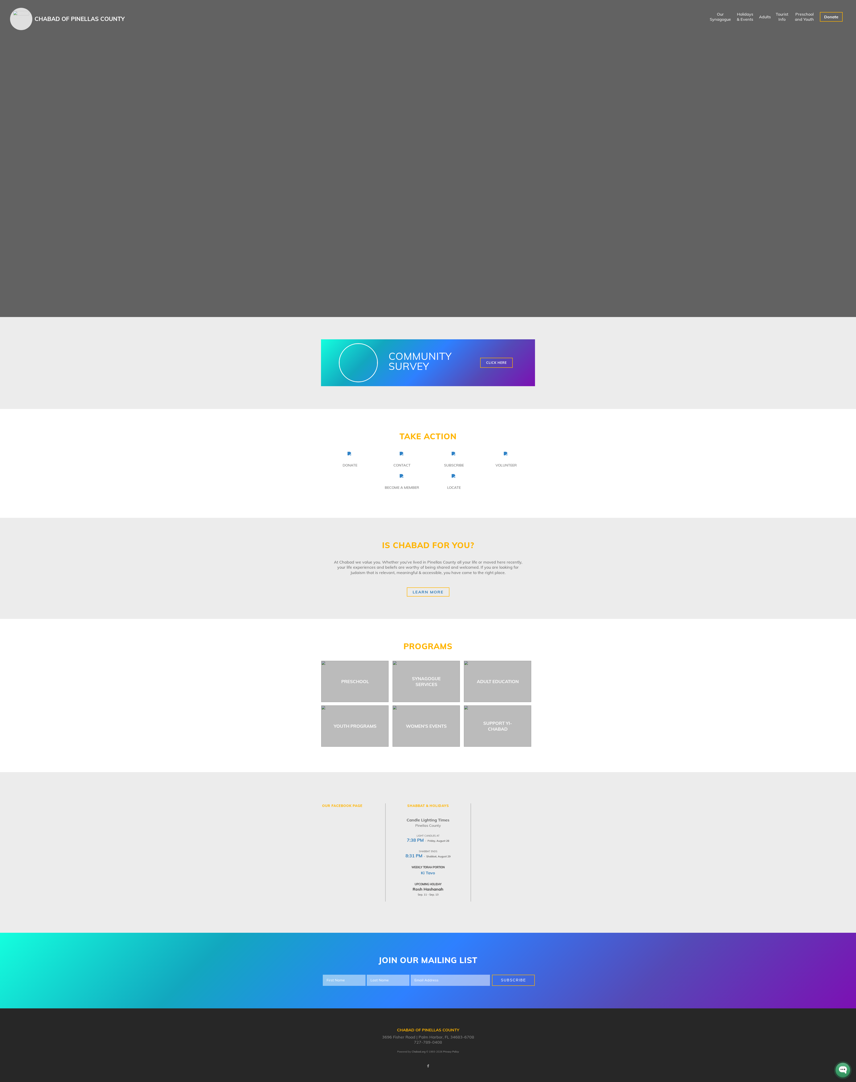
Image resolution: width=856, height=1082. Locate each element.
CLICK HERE (496, 363)
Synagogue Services (426, 681)
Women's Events (426, 726)
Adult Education (498, 681)
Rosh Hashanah (428, 889)
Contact (402, 465)
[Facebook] (428, 1066)
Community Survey (420, 361)
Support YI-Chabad (497, 726)
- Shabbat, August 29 (428, 856)
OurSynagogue (720, 17)
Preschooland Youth (804, 17)
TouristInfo (782, 17)
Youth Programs (355, 726)
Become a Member (402, 487)
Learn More (428, 592)
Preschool (355, 681)
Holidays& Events (745, 17)
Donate (831, 16)
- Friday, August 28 (428, 840)
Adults (765, 16)
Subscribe (454, 465)
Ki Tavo (428, 872)
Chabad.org (419, 1051)
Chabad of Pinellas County (80, 19)
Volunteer (506, 465)
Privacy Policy (451, 1051)
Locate (454, 487)
